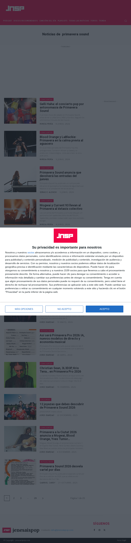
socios (30, 252)
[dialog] (65, 271)
